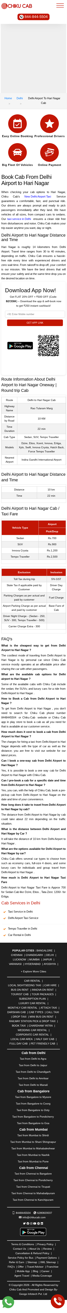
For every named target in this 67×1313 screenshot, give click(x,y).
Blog (35, 1271)
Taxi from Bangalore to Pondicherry (33, 1116)
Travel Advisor (35, 1266)
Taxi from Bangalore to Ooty (33, 1110)
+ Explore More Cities (33, 971)
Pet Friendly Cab (43, 1043)
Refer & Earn (16, 1262)
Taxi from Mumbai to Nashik (33, 1154)
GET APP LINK (35, 322)
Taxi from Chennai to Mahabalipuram (33, 1193)
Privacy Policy (45, 1244)
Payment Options (46, 1257)
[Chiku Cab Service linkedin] (42, 1223)
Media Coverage (42, 1275)
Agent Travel (21, 1275)
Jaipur (47, 959)
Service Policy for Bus (20, 1257)
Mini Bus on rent (42, 1016)
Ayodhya (50, 963)
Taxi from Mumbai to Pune (33, 1161)
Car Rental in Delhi (19, 934)
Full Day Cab (18, 1043)
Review (47, 1248)
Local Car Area (22, 1039)
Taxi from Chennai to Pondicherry (33, 1180)
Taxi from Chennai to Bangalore (33, 1173)
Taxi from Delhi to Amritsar (33, 1078)
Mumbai (34, 959)
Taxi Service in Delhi (20, 911)
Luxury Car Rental (32, 1003)
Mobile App (23, 1271)
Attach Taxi (49, 1007)
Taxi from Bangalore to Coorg (33, 1103)
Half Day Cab (45, 1039)
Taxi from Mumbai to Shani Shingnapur (33, 1141)
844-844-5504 (36, 17)
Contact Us (19, 1248)
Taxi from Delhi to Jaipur (33, 1065)
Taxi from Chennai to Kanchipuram (33, 1199)
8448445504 (8, 717)
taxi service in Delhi (19, 218)
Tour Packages (43, 994)
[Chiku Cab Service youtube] (34, 1223)
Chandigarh (34, 954)
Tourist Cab (19, 994)
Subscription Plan (32, 998)
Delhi (20, 98)
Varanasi (15, 963)
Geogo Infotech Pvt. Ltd (33, 1293)
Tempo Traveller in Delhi (22, 928)
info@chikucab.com (34, 1217)
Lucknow (19, 959)
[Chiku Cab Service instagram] (31, 1223)
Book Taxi (19, 1025)
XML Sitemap (48, 1262)
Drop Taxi (19, 1016)
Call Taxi (52, 1012)
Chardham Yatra (41, 1025)
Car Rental (32, 980)
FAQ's (11, 1266)
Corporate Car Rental (32, 1034)
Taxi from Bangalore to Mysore (33, 1097)
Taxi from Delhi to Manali (33, 1084)
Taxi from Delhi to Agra (33, 1058)
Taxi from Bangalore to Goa (33, 1123)
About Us (34, 1248)
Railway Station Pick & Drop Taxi (32, 1021)
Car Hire (50, 985)
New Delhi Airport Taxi (37, 196)
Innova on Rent (43, 989)
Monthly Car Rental (22, 1007)
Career (45, 1271)
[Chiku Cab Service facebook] (28, 1223)
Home (8, 98)
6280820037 (44, 1212)
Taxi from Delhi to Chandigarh (33, 1071)
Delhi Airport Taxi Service (23, 917)
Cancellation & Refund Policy (32, 1253)
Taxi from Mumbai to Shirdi (33, 1135)
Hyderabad (33, 963)
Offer (21, 1266)
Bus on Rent (20, 989)
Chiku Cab (28, 717)
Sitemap (32, 1262)
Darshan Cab (16, 1012)
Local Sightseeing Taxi (24, 985)
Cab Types (36, 1012)
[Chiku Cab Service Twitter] (24, 1223)
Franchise (52, 1266)
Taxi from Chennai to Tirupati (33, 1186)
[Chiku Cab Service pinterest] (38, 1223)
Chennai (17, 954)
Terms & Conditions (22, 1244)
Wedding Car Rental (32, 1030)
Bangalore (44, 950)
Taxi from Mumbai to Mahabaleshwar (33, 1148)
